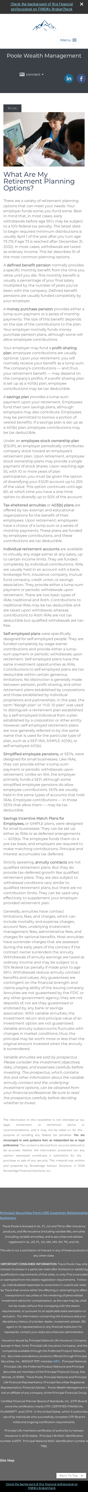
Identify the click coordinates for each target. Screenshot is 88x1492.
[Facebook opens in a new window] (81, 81)
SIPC (56, 1361)
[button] (68, 40)
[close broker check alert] (81, 4)
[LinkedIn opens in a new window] (68, 81)
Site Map (7, 1460)
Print (12, 108)
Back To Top (69, 1475)
